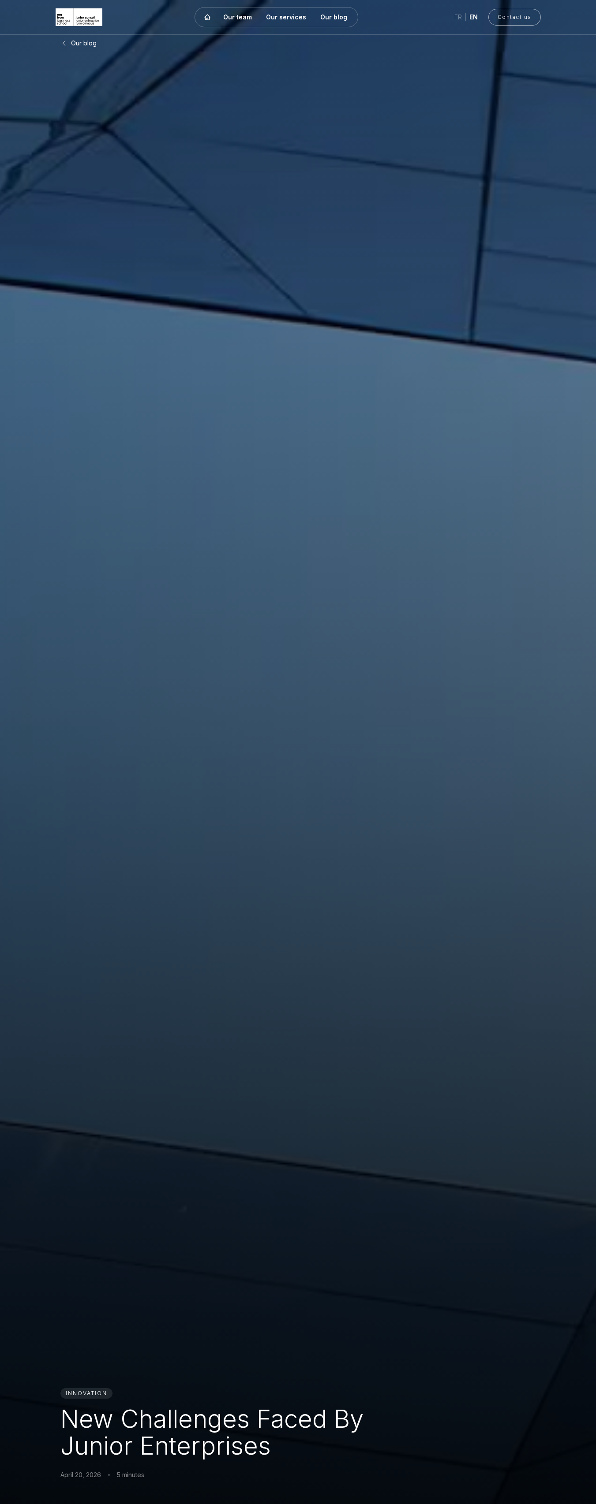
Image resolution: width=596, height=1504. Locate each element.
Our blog (333, 17)
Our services (286, 17)
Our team (237, 17)
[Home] (207, 17)
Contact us (515, 17)
